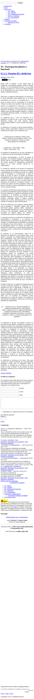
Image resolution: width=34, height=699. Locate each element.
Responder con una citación (16, 442)
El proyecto (7, 9)
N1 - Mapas (11, 11)
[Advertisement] (17, 43)
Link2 (7, 693)
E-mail (21, 391)
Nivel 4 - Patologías (13, 16)
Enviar (3, 421)
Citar (26, 442)
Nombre (21, 388)
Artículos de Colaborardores (12, 494)
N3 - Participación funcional (16, 14)
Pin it (9, 79)
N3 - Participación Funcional (12, 489)
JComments (13, 482)
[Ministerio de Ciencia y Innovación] (4, 502)
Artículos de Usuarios (10, 21)
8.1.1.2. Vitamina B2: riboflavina (16, 73)
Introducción (8, 6)
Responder (4, 442)
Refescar (3, 416)
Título (21, 395)
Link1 (2, 693)
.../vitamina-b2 (7, 466)
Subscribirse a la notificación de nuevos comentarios (18, 412)
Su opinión (7, 24)
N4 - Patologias (8, 490)
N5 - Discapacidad (13, 17)
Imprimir (3, 77)
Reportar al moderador (7, 443)
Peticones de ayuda (13, 22)
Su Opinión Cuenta (9, 497)
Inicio (6, 7)
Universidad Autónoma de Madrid (18, 495)
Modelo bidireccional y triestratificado (17, 517)
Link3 (11, 693)
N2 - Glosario (12, 12)
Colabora (7, 19)
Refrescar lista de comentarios (9, 481)
